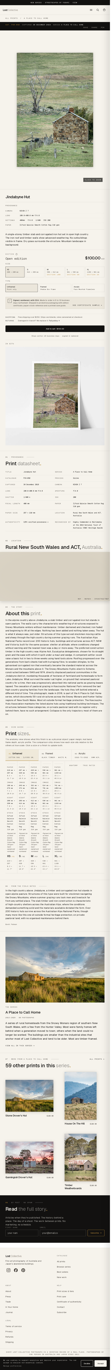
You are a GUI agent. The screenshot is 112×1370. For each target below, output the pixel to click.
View (75, 3)
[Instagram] (8, 1271)
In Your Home (11, 1307)
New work (62, 1277)
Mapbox (88, 599)
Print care (61, 1296)
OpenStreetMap (102, 599)
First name (11, 1227)
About (8, 1291)
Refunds (9, 1337)
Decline (87, 1363)
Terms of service (13, 1326)
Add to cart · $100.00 (55, 329)
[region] (56, 576)
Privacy (9, 1331)
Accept (101, 1363)
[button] (104, 10)
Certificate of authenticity (69, 1302)
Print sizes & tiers (65, 1291)
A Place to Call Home (36, 18)
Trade (8, 1302)
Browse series (64, 1266)
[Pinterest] (23, 1271)
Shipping (9, 1342)
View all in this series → (20, 1046)
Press (8, 1296)
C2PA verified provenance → (35, 522)
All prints (11, 18)
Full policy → (54, 320)
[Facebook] (16, 1271)
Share (95, 27)
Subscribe (96, 1233)
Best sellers (62, 1272)
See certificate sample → (87, 305)
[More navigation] (91, 10)
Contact (61, 1307)
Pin (102, 27)
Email (43, 1227)
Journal (9, 1312)
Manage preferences (12, 1366)
